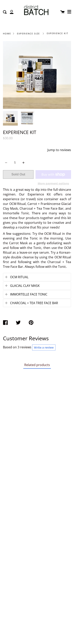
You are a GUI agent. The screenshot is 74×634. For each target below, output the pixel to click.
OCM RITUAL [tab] (19, 277)
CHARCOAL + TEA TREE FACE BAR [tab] (34, 303)
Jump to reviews (59, 150)
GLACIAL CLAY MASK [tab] (25, 286)
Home (7, 33)
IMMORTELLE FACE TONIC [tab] (28, 294)
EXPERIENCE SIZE (28, 33)
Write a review (44, 347)
